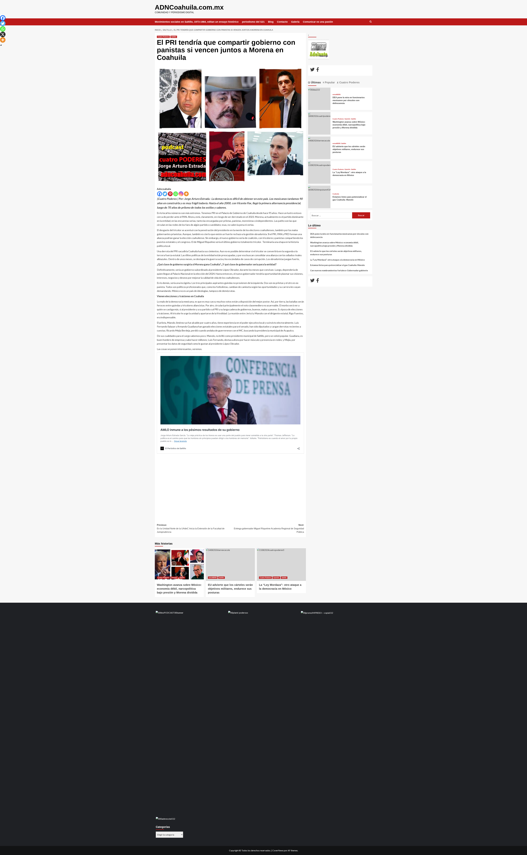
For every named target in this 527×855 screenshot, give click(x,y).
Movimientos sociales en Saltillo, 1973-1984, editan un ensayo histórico (197, 21)
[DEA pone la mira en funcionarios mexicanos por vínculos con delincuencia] (314, 89)
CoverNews (278, 850)
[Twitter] (164, 193)
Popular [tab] (329, 82)
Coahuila (336, 194)
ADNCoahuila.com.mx (189, 7)
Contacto (282, 21)
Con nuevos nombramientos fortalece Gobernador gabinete (339, 270)
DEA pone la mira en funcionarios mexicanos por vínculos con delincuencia (349, 100)
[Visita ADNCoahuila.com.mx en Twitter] (312, 70)
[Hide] (1, 45)
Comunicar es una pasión (318, 21)
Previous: (191, 528)
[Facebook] (159, 193)
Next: (269, 528)
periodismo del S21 (253, 21)
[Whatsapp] (175, 193)
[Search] (370, 21)
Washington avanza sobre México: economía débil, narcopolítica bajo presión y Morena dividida (179, 588)
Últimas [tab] (315, 82)
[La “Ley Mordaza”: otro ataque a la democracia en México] (281, 564)
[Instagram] (181, 193)
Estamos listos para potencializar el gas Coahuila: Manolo (337, 265)
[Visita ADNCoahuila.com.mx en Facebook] (317, 70)
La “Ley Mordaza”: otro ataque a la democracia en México (337, 259)
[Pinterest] (170, 193)
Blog (271, 21)
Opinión (174, 577)
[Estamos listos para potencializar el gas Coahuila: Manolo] (319, 188)
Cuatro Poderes (163, 37)
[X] (2, 34)
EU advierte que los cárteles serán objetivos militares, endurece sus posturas (349, 149)
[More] (186, 193)
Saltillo (173, 37)
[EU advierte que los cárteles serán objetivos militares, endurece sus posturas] (230, 564)
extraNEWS (213, 577)
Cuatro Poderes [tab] (349, 82)
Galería (295, 21)
